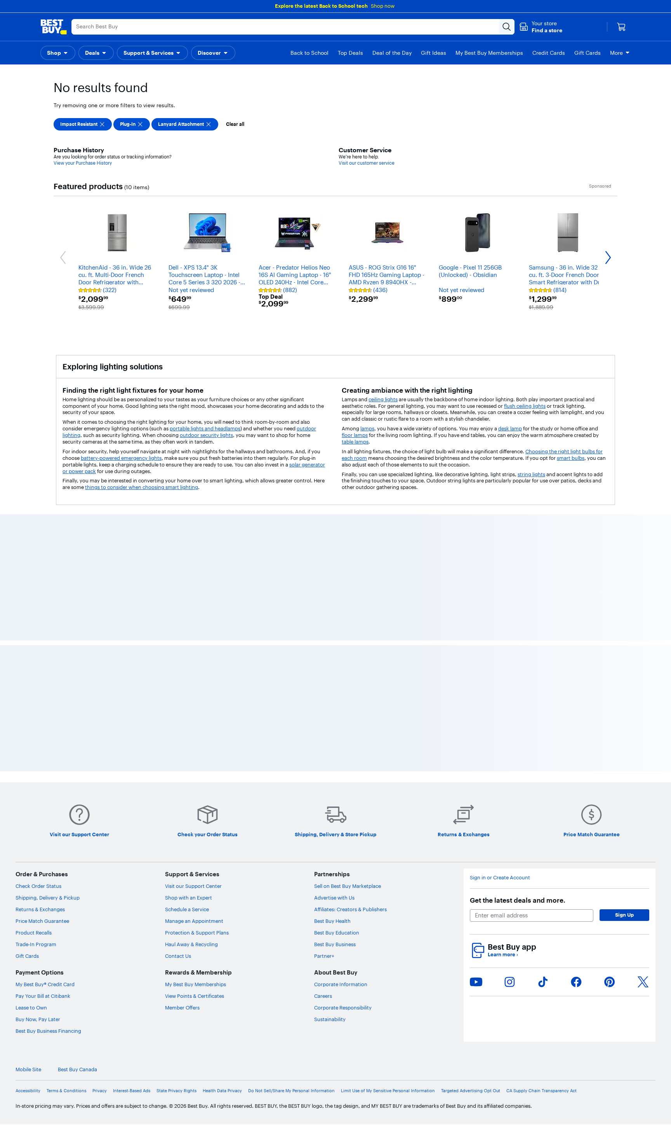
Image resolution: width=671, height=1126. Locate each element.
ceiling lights (383, 399)
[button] (540, 27)
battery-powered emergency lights (121, 458)
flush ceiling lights (525, 406)
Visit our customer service (367, 163)
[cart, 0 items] (621, 26)
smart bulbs (570, 458)
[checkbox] (83, 124)
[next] (615, 608)
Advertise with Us (334, 1119)
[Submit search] (507, 27)
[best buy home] (53, 27)
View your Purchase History (83, 163)
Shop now (383, 6)
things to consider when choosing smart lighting (141, 487)
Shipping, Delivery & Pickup (48, 1119)
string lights (531, 474)
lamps (367, 428)
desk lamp (510, 428)
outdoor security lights (206, 435)
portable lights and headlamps (205, 428)
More (616, 52)
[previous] (56, 608)
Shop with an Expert (188, 1119)
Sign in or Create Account (500, 1099)
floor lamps (355, 435)
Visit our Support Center (193, 1107)
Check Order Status (38, 1107)
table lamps (355, 442)
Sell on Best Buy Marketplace (347, 1107)
